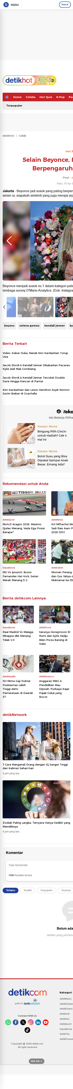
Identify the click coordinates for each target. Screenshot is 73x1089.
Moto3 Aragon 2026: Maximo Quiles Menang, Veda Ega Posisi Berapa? (24, 528)
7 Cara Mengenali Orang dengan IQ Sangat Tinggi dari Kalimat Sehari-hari (35, 766)
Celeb (22, 135)
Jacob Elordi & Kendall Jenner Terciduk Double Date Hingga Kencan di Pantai (34, 379)
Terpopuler (14, 105)
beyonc (9, 325)
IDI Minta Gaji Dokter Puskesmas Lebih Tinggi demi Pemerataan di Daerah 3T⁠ (18, 688)
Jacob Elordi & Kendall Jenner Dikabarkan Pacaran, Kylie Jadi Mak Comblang (36, 367)
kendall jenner (54, 325)
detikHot (8, 135)
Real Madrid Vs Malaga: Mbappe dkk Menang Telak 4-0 (18, 635)
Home (17, 97)
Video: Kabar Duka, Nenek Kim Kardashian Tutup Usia (35, 354)
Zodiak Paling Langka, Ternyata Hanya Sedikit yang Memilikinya (36, 824)
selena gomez (29, 325)
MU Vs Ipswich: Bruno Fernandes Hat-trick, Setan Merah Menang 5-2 (20, 576)
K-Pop (60, 97)
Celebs (30, 97)
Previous (9, 241)
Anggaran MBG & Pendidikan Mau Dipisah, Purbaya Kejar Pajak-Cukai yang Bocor (54, 688)
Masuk (65, 4)
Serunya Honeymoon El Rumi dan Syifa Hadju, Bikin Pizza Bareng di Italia (54, 638)
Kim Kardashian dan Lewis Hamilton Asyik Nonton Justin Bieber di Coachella (36, 391)
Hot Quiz (46, 97)
